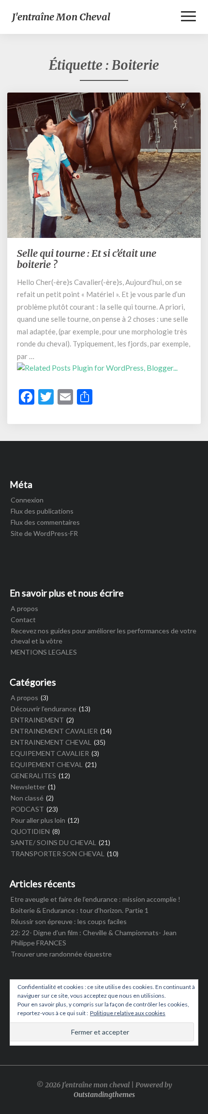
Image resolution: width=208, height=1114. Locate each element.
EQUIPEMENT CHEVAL (47, 764)
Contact (23, 619)
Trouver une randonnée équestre (61, 954)
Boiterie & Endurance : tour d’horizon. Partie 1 (80, 910)
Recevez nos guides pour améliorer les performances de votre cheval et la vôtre (103, 636)
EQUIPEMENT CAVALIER (50, 753)
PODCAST (27, 809)
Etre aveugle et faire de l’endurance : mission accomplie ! (95, 899)
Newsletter (28, 787)
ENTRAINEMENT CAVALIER (54, 731)
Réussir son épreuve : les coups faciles (69, 921)
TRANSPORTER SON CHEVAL (57, 853)
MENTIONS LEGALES (44, 652)
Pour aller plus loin (38, 820)
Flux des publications (42, 511)
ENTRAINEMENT (37, 720)
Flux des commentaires (45, 522)
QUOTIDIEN (30, 831)
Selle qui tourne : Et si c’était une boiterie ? (86, 258)
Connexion (27, 500)
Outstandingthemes (104, 1094)
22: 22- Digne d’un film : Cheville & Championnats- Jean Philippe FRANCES (94, 937)
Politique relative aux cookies (127, 1013)
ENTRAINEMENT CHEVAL (51, 742)
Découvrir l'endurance (43, 709)
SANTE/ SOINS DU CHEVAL (53, 842)
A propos (24, 608)
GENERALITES (33, 775)
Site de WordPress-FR (44, 533)
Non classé (27, 798)
